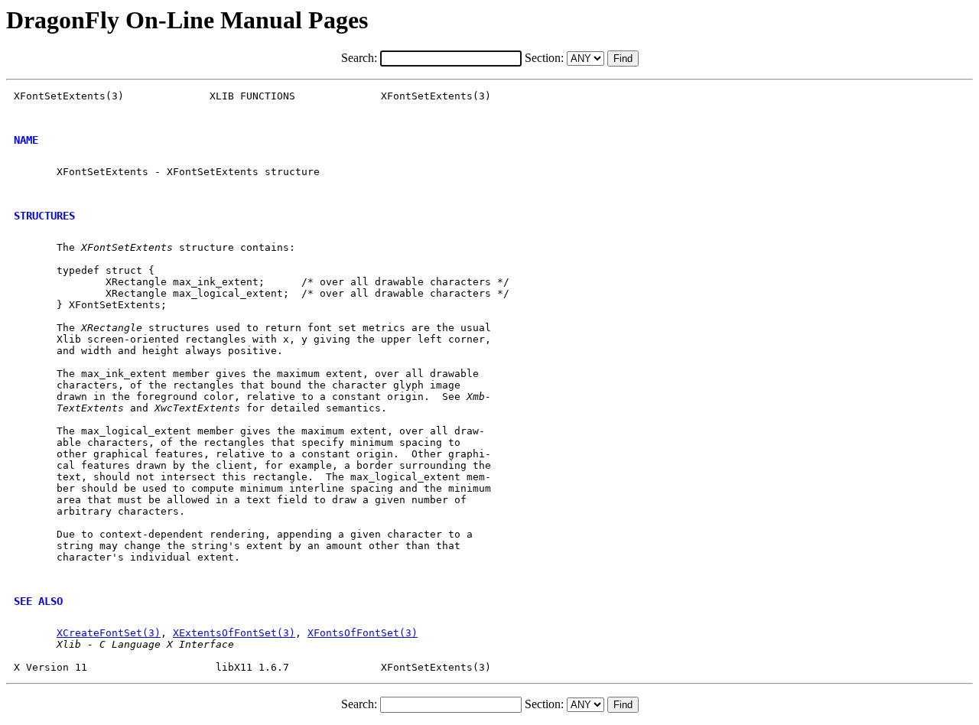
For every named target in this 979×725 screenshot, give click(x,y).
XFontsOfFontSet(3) (362, 633)
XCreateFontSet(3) (109, 633)
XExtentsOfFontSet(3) (234, 633)
